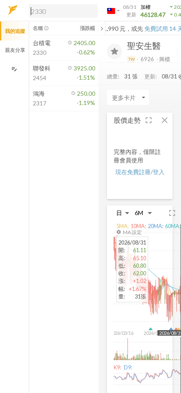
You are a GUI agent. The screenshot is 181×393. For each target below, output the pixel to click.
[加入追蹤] (114, 51)
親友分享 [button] (15, 50)
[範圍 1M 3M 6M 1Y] (143, 212)
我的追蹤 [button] (15, 31)
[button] (61, 10)
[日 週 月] (123, 212)
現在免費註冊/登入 (140, 171)
